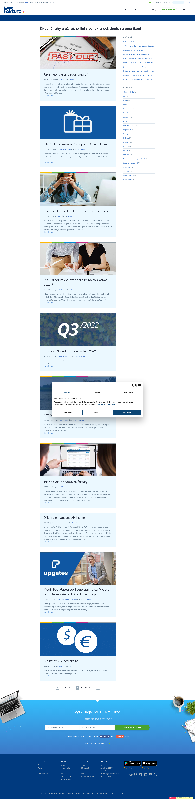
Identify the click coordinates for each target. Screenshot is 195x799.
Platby (127, 150)
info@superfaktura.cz (111, 773)
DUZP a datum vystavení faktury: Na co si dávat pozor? (75, 282)
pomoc (26, 2)
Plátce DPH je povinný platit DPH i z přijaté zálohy (139, 62)
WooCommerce (129, 175)
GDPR (126, 121)
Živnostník (41, 765)
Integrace (84, 762)
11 (90, 687)
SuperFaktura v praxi (64, 149)
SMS (62, 773)
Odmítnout (68, 412)
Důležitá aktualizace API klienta (64, 518)
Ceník (137, 9)
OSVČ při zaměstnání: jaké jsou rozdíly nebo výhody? (139, 46)
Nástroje (127, 142)
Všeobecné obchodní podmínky (79, 793)
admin (72, 80)
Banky (82, 773)
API (125, 96)
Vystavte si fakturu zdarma (161, 2)
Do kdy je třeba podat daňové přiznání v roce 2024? (139, 54)
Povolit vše (127, 412)
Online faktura (65, 765)
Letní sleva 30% (43, 773)
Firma (40, 768)
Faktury (61, 80)
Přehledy (127, 154)
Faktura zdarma (66, 779)
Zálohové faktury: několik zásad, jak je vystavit (139, 75)
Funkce (118, 9)
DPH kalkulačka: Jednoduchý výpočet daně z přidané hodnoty (139, 58)
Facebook (104, 736)
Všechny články (130, 92)
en (190, 2)
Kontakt (103, 762)
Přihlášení (185, 9)
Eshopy (82, 765)
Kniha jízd (64, 771)
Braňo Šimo (75, 523)
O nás (146, 9)
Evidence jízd (128, 108)
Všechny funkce (66, 776)
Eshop (40, 771)
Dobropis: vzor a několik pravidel (134, 50)
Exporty (127, 113)
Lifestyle (127, 134)
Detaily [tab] (97, 392)
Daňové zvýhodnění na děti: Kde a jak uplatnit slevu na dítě (139, 71)
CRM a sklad (84, 768)
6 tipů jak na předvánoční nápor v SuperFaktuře (75, 144)
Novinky (127, 146)
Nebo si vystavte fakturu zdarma (96, 743)
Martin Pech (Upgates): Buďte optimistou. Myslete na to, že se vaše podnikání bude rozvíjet (76, 592)
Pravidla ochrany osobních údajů (103, 793)
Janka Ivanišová (81, 149)
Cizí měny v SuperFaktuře (61, 661)
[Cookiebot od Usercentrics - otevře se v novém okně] (132, 385)
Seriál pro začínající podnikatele (67, 599)
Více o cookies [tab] (128, 392)
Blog (154, 9)
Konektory (84, 771)
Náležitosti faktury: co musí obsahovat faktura (139, 42)
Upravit (96, 412)
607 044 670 (107, 776)
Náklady (127, 138)
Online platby (65, 768)
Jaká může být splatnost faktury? (66, 74)
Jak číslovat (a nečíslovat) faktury (65, 482)
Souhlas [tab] (67, 392)
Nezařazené (62, 523)
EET (125, 104)
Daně (59, 216)
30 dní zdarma (168, 10)
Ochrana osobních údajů (106, 404)
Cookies (121, 793)
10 (86, 687)
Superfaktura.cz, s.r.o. (58, 793)
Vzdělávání (128, 171)
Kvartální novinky (64, 356)
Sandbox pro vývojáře (87, 776)
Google (120, 736)
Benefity (128, 9)
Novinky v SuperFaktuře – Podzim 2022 (70, 351)
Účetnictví (70, 487)
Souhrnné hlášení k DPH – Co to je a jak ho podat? (77, 211)
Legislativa (128, 129)
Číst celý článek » (49, 95)
